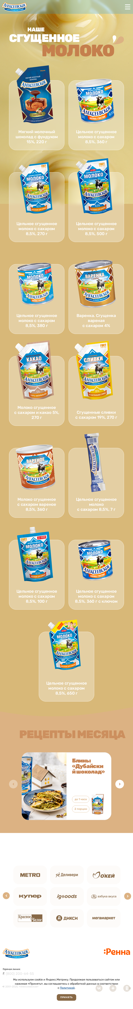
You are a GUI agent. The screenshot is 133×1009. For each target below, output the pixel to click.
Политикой (67, 987)
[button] (119, 784)
